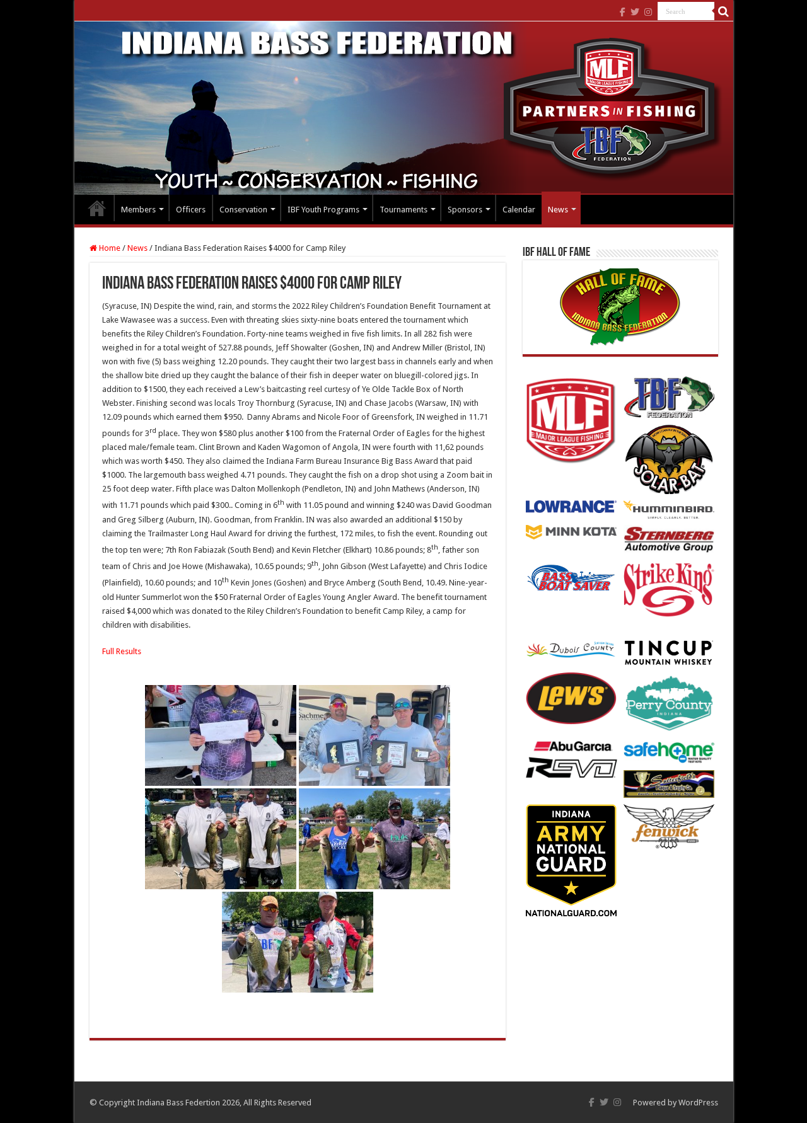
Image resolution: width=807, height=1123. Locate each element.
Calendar (518, 209)
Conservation (243, 209)
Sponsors (465, 209)
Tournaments (403, 209)
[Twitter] (635, 12)
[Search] (723, 11)
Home (97, 208)
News (558, 209)
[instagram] (648, 12)
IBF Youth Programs (323, 209)
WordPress (698, 1102)
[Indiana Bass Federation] (403, 108)
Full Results (121, 651)
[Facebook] (622, 12)
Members (138, 209)
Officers (191, 209)
